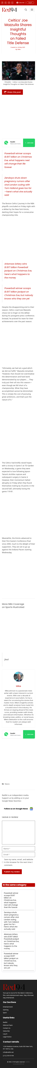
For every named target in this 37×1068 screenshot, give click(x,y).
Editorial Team (8, 1025)
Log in (30, 2)
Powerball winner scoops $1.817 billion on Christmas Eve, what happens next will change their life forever (18, 160)
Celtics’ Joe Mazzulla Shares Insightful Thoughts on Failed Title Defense (18, 31)
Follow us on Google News (16, 808)
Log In (5, 1034)
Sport (5, 1013)
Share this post (14, 92)
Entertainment (8, 1007)
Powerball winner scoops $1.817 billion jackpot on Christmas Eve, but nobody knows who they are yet (11, 960)
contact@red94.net (18, 1064)
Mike (19, 49)
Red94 (5, 1022)
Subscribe (21, 2)
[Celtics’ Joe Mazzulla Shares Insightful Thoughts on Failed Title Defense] (18, 79)
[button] (26, 10)
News (7, 784)
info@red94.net (8, 1052)
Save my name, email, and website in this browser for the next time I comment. (18, 862)
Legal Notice (7, 1037)
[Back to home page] (9, 9)
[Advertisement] (18, 116)
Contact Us (6, 1028)
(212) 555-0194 (8, 1056)
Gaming (5, 1010)
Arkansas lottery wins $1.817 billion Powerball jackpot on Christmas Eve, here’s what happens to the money (18, 270)
